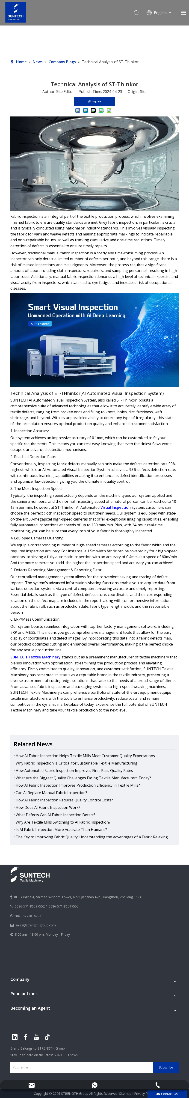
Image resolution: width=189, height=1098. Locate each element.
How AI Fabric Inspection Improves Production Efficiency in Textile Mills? (78, 785)
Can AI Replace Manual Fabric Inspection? (51, 792)
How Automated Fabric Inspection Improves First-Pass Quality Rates (74, 770)
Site (143, 91)
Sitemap (125, 1093)
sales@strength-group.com (35, 925)
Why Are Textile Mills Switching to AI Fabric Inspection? (63, 822)
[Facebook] (25, 1037)
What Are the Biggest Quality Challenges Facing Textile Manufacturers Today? (83, 777)
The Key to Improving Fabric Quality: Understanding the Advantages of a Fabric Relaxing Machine (94, 836)
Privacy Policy (144, 1093)
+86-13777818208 (27, 916)
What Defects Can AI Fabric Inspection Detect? (55, 814)
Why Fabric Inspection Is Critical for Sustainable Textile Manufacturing (76, 763)
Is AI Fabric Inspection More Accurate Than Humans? (61, 829)
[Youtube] (36, 1037)
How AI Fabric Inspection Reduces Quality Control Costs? (64, 800)
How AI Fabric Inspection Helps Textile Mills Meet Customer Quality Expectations (85, 755)
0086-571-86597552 (30, 906)
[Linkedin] (14, 1037)
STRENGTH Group (51, 1048)
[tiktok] (47, 1037)
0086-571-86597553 (64, 906)
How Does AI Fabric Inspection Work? (48, 807)
